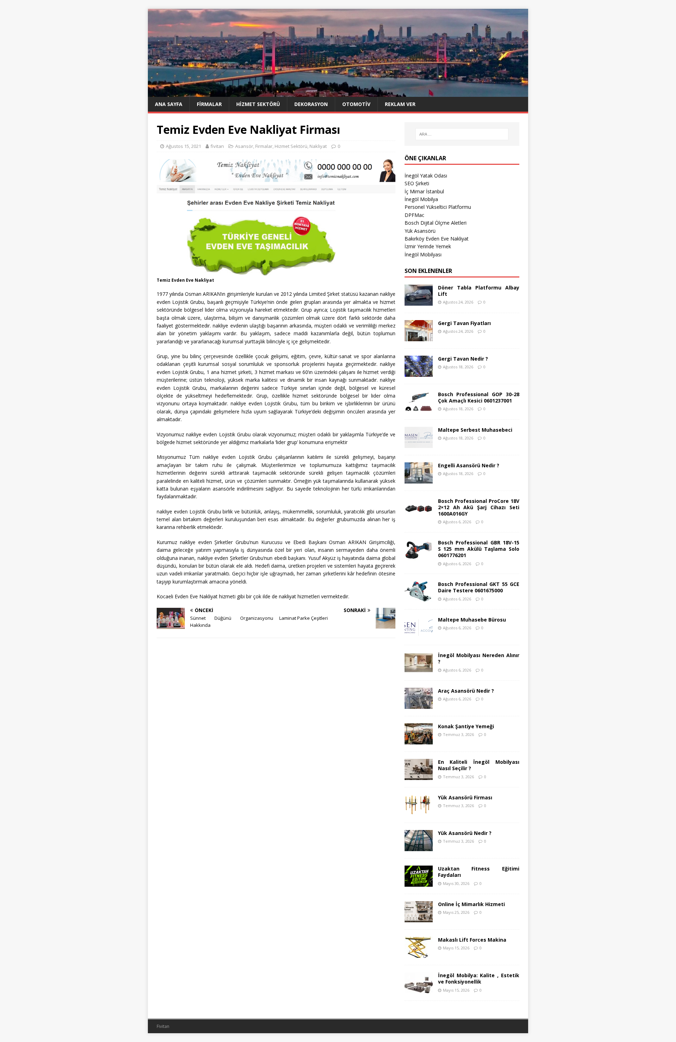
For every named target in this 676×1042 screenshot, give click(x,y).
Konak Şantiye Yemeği (466, 726)
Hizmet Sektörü (258, 104)
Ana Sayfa (168, 104)
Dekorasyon (311, 104)
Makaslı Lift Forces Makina (472, 939)
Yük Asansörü (420, 230)
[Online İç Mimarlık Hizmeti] (419, 918)
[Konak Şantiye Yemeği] (419, 740)
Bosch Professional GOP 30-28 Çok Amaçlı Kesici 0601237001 (478, 397)
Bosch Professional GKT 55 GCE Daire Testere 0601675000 (478, 587)
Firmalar (209, 104)
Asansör (244, 146)
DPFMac (414, 215)
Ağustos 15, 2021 (183, 146)
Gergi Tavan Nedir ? (463, 358)
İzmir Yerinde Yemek (428, 246)
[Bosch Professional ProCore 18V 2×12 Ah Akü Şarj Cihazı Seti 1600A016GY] (419, 514)
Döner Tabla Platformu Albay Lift (478, 290)
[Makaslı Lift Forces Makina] (419, 953)
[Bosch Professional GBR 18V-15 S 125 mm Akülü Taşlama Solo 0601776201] (419, 556)
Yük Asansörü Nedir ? (465, 833)
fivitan (217, 146)
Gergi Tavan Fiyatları (464, 323)
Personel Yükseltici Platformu (438, 207)
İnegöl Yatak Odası (426, 175)
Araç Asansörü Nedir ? (466, 690)
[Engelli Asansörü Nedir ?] (419, 479)
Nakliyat (318, 146)
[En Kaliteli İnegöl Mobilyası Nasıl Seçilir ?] (419, 776)
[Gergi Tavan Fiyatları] (419, 336)
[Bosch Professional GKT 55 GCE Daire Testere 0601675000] (419, 598)
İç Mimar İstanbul (424, 191)
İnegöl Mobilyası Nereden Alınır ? (478, 658)
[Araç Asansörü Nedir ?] (419, 704)
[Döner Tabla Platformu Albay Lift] (419, 301)
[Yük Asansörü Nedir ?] (419, 847)
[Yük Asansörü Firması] (419, 811)
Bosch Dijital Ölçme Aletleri (436, 222)
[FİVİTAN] (338, 92)
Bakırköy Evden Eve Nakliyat (437, 238)
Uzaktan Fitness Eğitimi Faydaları (478, 871)
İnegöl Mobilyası (423, 254)
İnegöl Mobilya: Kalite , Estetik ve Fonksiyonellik (478, 978)
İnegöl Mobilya (421, 199)
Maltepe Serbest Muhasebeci (475, 429)
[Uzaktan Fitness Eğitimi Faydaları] (419, 882)
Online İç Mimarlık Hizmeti (471, 904)
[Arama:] (462, 134)
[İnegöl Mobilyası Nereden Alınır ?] (419, 669)
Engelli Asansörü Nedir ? (468, 465)
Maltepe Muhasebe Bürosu (472, 619)
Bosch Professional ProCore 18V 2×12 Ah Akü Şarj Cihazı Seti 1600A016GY (478, 507)
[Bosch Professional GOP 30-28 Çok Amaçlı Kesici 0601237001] (419, 408)
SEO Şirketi (417, 183)
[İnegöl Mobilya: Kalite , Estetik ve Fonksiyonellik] (419, 989)
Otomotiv (356, 104)
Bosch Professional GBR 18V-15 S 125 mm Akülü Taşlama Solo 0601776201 (478, 549)
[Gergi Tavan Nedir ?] (419, 372)
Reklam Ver (400, 104)
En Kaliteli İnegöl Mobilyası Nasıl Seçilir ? (478, 765)
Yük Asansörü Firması (465, 797)
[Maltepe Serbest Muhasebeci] (419, 443)
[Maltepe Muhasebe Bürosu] (419, 633)
